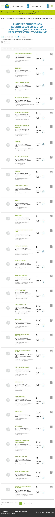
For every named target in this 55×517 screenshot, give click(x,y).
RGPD (13, 513)
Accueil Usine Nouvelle (7, 1)
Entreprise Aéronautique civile (13, 18)
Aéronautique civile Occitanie (27, 18)
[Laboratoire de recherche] (40, 113)
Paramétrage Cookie (5, 513)
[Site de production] (40, 127)
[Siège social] (37, 55)
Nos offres (24, 511)
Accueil (2, 18)
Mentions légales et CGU (17, 511)
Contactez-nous (4, 511)
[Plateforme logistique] (40, 99)
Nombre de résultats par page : (9, 502)
